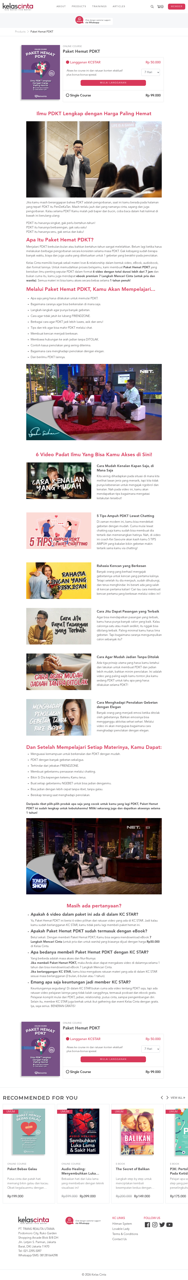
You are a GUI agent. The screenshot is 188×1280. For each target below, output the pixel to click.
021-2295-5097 (32, 1251)
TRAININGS (99, 7)
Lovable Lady (120, 1229)
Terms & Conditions (125, 1234)
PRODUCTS (79, 7)
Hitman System (122, 1223)
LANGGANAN (113, 83)
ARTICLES (119, 7)
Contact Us (119, 1239)
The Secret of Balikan (133, 1169)
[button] (161, 1098)
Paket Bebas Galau (22, 1169)
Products (20, 31)
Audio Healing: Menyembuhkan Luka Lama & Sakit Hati (79, 1174)
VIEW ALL (177, 1098)
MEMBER (176, 7)
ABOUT (61, 7)
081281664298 (49, 1255)
